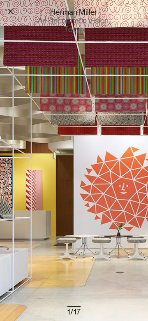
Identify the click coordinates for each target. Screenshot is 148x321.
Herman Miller (73, 11)
